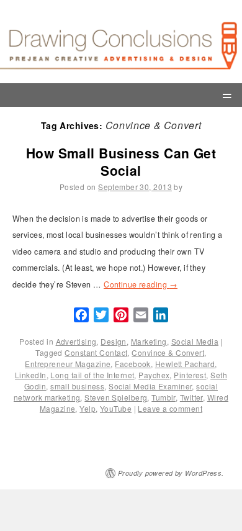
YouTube (116, 408)
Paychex (153, 375)
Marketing (149, 341)
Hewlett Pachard (185, 363)
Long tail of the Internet (92, 375)
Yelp (87, 408)
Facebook (133, 363)
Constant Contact (96, 352)
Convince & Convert (168, 352)
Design (114, 341)
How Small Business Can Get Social (121, 161)
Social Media (194, 341)
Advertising (76, 341)
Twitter (191, 397)
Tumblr (163, 397)
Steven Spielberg (115, 397)
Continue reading (140, 284)
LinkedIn (31, 375)
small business (77, 386)
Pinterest (190, 375)
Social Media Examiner (150, 386)
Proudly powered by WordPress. (171, 473)
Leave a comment (170, 408)
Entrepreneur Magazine (67, 363)
